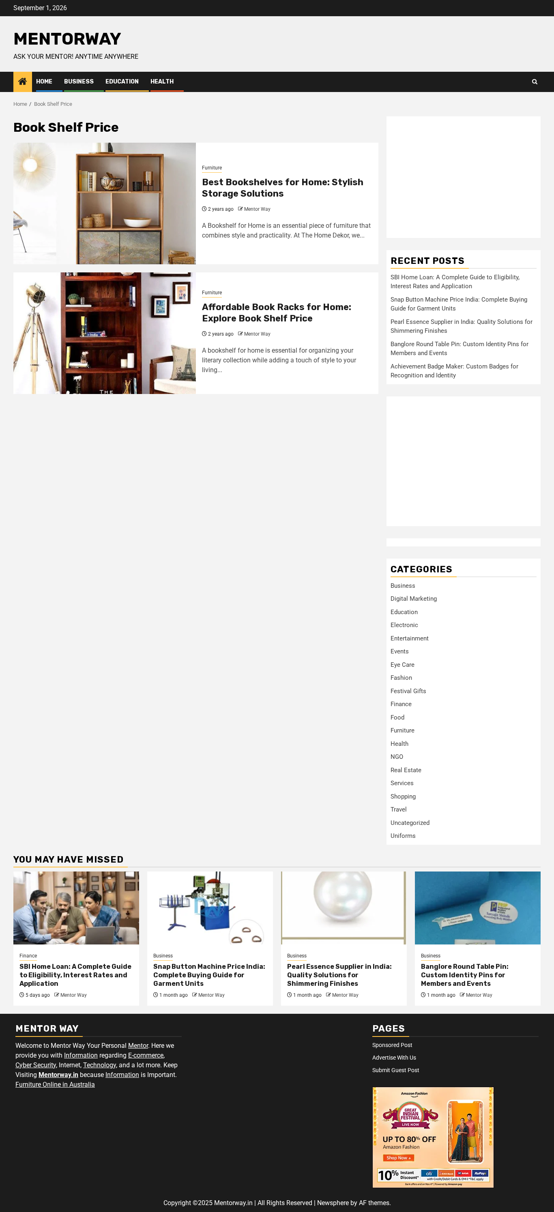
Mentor (138, 1045)
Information (81, 1055)
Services (402, 783)
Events (400, 651)
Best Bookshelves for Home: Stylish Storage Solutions (282, 188)
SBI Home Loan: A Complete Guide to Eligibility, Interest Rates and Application (75, 975)
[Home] (22, 82)
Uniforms (403, 835)
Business (79, 81)
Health (162, 81)
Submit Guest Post (395, 1070)
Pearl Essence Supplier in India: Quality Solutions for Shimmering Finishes (339, 975)
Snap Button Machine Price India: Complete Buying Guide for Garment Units (209, 975)
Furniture (212, 168)
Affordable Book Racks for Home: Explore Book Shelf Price (276, 313)
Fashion (401, 677)
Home (44, 81)
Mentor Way (257, 209)
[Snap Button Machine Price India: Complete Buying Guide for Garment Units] (210, 908)
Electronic (404, 625)
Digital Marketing (414, 598)
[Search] (535, 82)
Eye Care (402, 664)
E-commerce (145, 1055)
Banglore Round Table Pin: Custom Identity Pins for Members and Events (465, 975)
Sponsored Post (392, 1045)
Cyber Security (35, 1065)
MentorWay (67, 39)
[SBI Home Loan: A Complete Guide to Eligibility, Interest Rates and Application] (76, 908)
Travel (399, 809)
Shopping (403, 796)
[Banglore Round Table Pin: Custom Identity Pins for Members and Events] (478, 908)
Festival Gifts (408, 691)
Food (397, 717)
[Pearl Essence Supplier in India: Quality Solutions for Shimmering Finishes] (344, 908)
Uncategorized (410, 823)
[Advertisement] (464, 177)
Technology (99, 1065)
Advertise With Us (394, 1057)
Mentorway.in (58, 1075)
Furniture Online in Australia (55, 1084)
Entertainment (410, 638)
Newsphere (333, 1203)
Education (122, 81)
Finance (401, 704)
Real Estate (406, 770)
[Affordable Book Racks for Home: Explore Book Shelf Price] (104, 333)
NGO (397, 756)
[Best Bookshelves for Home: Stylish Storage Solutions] (104, 203)
